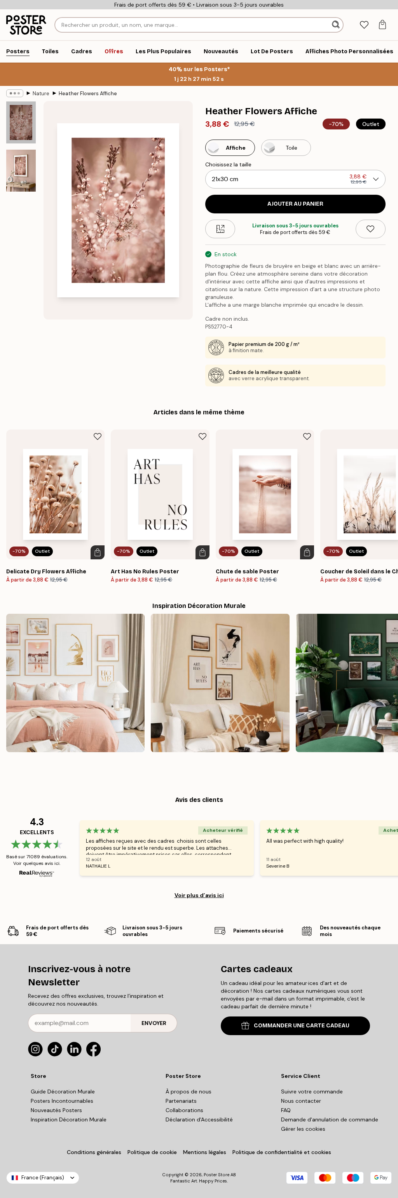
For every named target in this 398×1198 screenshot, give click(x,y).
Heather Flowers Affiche (88, 93)
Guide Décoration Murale (63, 1091)
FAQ (286, 1110)
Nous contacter (301, 1100)
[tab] (364, 25)
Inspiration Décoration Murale (68, 1119)
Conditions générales (94, 1152)
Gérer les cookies (303, 1128)
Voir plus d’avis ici (199, 895)
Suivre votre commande (312, 1091)
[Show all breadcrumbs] (14, 93)
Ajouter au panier (295, 204)
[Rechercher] (337, 25)
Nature (41, 93)
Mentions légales (204, 1152)
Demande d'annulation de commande (329, 1119)
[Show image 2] (21, 171)
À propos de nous (188, 1091)
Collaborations (184, 1110)
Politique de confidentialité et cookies (281, 1152)
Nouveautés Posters (56, 1110)
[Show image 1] (21, 122)
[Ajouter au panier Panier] (98, 552)
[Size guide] (220, 229)
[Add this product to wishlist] (371, 229)
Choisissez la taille (228, 164)
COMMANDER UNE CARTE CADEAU (301, 1025)
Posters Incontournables (62, 1100)
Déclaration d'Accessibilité (199, 1119)
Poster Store (216, 1174)
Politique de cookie (152, 1152)
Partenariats (181, 1100)
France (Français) (42, 1177)
